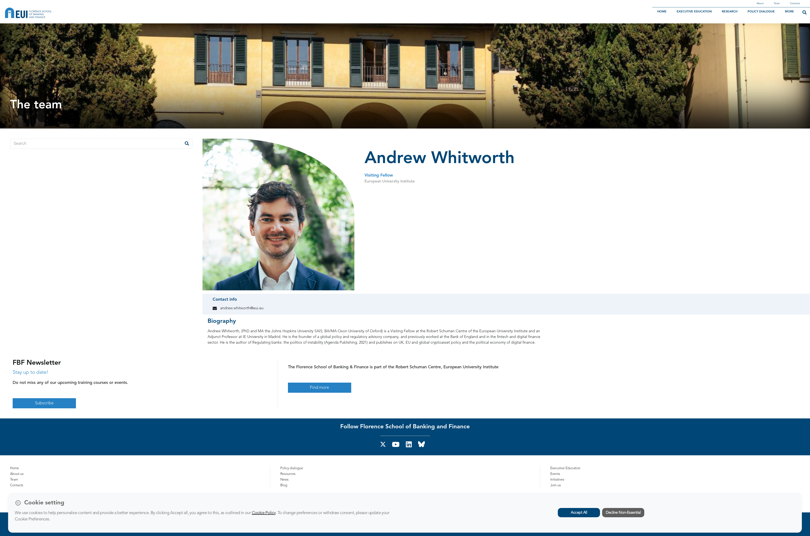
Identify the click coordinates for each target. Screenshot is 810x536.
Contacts (795, 3)
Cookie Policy (264, 513)
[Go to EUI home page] (51, 13)
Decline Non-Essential (623, 513)
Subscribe (44, 403)
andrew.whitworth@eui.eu (241, 308)
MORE (789, 11)
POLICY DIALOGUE (761, 11)
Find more (319, 388)
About (760, 3)
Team (777, 3)
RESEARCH (729, 11)
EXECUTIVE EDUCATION (694, 11)
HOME (662, 11)
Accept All (579, 513)
